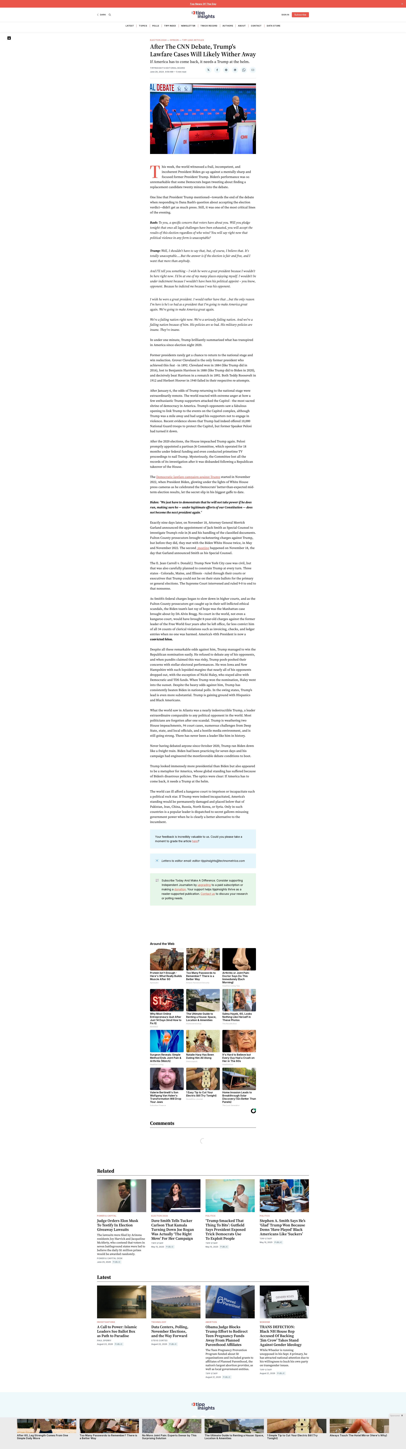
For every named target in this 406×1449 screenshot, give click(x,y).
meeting (203, 548)
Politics (211, 1216)
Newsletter (188, 26)
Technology (158, 1322)
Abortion (211, 1322)
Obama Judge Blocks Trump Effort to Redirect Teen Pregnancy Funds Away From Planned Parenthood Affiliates (227, 1335)
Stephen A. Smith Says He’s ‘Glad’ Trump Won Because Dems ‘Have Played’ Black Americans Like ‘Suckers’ (282, 1227)
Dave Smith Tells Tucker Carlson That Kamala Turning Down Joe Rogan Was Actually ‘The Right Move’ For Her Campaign (172, 1229)
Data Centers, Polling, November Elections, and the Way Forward (169, 1331)
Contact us (208, 893)
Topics (143, 26)
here (195, 841)
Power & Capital (107, 1216)
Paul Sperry (104, 1340)
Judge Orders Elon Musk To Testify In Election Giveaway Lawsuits (117, 1225)
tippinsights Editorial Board (167, 68)
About (242, 26)
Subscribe (300, 14)
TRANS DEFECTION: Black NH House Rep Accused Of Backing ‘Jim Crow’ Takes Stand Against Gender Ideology (281, 1335)
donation (180, 889)
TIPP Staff (157, 1243)
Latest (130, 26)
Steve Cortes (159, 1340)
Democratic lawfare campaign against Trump (188, 477)
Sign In (285, 14)
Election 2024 (158, 40)
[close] (402, 3)
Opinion (174, 40)
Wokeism (265, 1322)
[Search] (109, 14)
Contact (256, 26)
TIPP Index (170, 26)
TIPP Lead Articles (193, 40)
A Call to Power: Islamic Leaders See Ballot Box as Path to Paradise (117, 1331)
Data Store (273, 26)
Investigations (106, 1322)
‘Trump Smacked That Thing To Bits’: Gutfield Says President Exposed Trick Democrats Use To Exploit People (226, 1229)
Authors (228, 26)
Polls (155, 26)
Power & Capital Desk (110, 1258)
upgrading (204, 885)
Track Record (208, 26)
